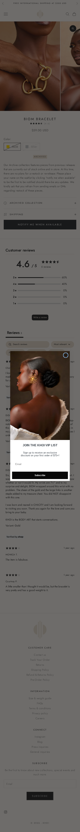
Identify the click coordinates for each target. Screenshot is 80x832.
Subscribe (40, 475)
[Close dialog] (65, 355)
